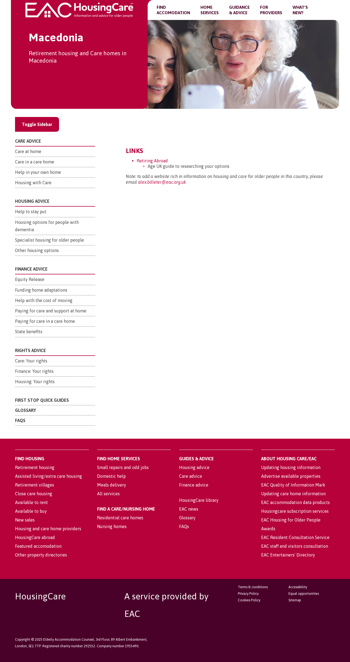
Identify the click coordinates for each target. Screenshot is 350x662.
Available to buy (31, 511)
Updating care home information (293, 493)
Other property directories (41, 554)
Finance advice (193, 484)
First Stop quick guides (42, 400)
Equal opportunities (303, 593)
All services (108, 493)
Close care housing (33, 493)
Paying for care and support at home (50, 310)
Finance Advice (31, 268)
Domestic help (111, 476)
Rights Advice (30, 350)
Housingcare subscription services (295, 511)
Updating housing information (290, 467)
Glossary (25, 410)
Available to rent (31, 502)
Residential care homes (120, 517)
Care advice (190, 476)
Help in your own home (38, 172)
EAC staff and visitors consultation (294, 546)
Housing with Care (33, 182)
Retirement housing (34, 467)
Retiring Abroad (152, 160)
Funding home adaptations (41, 290)
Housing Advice (32, 201)
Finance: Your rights (34, 371)
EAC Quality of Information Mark (293, 484)
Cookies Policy (249, 600)
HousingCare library (198, 500)
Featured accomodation (38, 546)
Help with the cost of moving (43, 300)
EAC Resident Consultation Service (295, 537)
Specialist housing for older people (49, 240)
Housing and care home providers (48, 528)
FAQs (20, 420)
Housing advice (194, 467)
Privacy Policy (248, 593)
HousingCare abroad (35, 537)
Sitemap (294, 600)
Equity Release (29, 279)
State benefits (28, 331)
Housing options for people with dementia (47, 226)
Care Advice (28, 141)
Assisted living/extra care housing (48, 476)
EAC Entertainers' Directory (288, 554)
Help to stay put (30, 211)
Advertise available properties (290, 476)
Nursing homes (112, 526)
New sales (25, 519)
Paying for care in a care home (45, 321)
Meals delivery (111, 484)
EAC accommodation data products (295, 502)
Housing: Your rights (35, 381)
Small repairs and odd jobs (123, 467)
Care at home (28, 151)
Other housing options (37, 250)
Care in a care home (34, 161)
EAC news (188, 508)
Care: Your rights (31, 360)
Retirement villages (34, 484)
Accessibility (297, 587)
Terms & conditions (253, 587)
